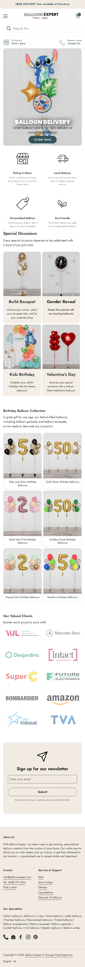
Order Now (42, 139)
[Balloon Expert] (41, 16)
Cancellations (45, 892)
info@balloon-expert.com (17, 877)
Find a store (10, 887)
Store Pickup (45, 882)
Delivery (42, 887)
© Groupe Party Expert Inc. (57, 955)
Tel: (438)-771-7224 (14, 882)
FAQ (40, 877)
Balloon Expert (33, 955)
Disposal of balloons (50, 897)
